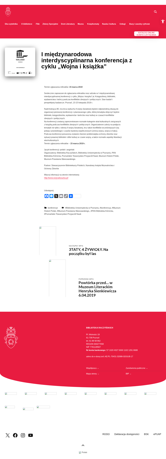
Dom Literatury (68, 24)
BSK (146, 434)
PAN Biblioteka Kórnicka (102, 211)
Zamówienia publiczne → (137, 368)
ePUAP (157, 434)
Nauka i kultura (109, 24)
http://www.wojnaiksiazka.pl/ (56, 178)
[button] (163, 21)
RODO (106, 434)
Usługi (123, 24)
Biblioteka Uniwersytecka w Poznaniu (82, 208)
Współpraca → (92, 368)
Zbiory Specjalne (50, 24)
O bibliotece (26, 24)
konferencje (53, 208)
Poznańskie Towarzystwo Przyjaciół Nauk (63, 214)
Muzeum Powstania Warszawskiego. (74, 211)
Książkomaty (93, 24)
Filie (38, 24)
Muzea (81, 24)
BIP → (128, 374)
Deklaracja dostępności (126, 434)
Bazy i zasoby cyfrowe (139, 24)
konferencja (106, 208)
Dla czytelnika (11, 24)
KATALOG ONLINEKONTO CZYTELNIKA (146, 34)
